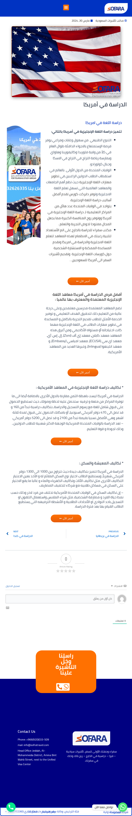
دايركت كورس (79, 194)
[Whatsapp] (122, 807)
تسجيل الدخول (13, 586)
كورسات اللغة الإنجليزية (88, 254)
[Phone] (11, 807)
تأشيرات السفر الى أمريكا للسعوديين (80, 257)
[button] (66, 7)
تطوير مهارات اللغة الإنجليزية (81, 179)
